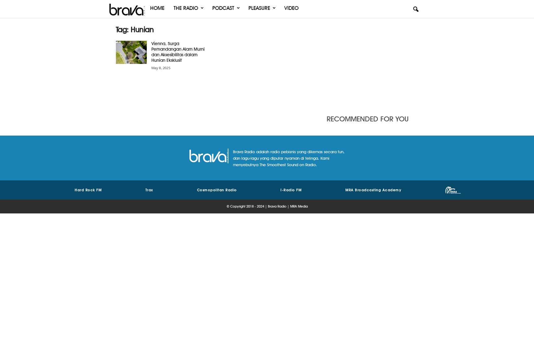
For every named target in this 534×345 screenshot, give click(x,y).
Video (291, 8)
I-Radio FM (291, 190)
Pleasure (259, 8)
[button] (415, 9)
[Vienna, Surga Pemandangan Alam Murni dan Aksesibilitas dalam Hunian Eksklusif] (131, 52)
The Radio (186, 8)
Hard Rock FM (88, 190)
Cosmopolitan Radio (217, 190)
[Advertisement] (372, 63)
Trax (149, 190)
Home (157, 8)
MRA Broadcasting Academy (373, 190)
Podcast (223, 8)
